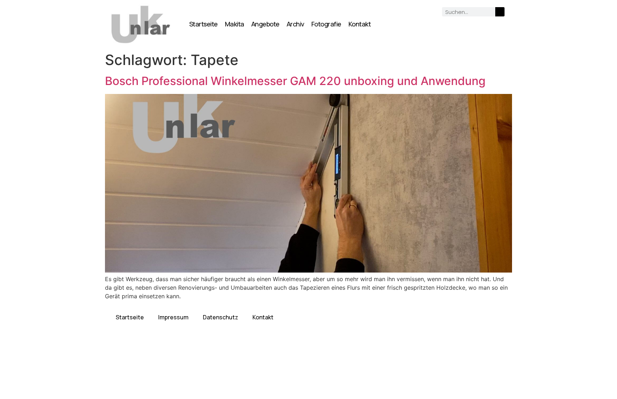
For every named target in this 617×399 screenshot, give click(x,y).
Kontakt (359, 24)
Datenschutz (220, 317)
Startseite (203, 24)
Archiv (295, 24)
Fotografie (326, 24)
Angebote (265, 24)
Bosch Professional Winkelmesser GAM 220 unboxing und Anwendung (295, 81)
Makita (234, 24)
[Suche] (500, 11)
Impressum (173, 317)
